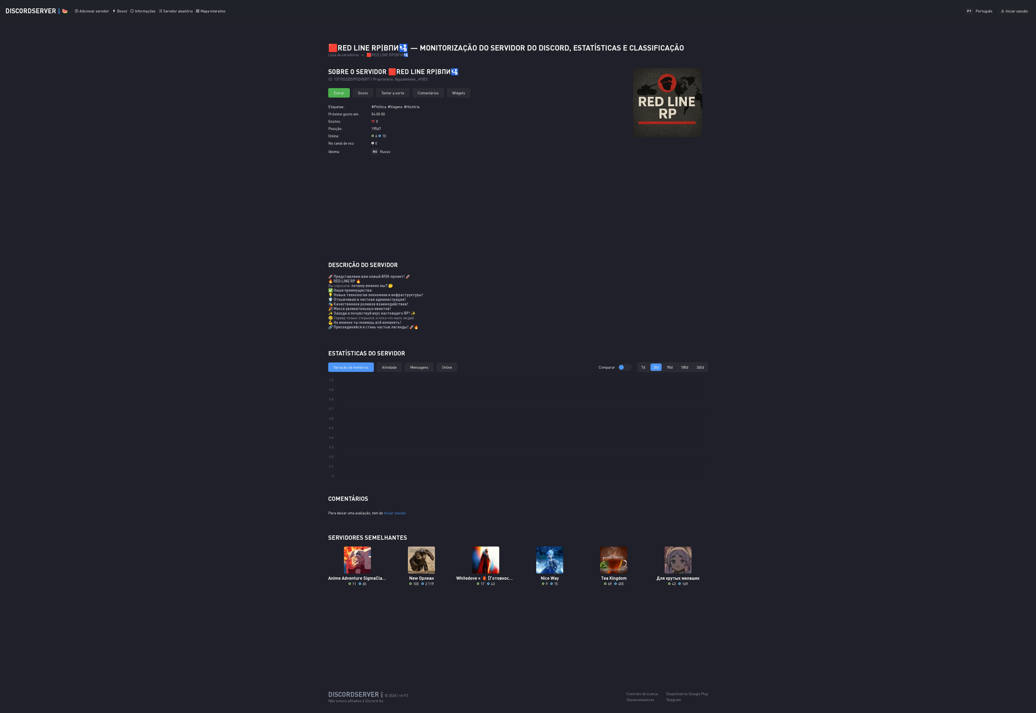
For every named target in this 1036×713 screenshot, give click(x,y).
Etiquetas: (336, 106)
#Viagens (395, 106)
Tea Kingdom (614, 578)
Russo (385, 151)
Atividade (389, 367)
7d (643, 367)
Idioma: (334, 151)
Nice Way (550, 578)
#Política (378, 106)
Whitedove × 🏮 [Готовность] (485, 578)
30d (656, 367)
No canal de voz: (341, 143)
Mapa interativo (213, 11)
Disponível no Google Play (687, 693)
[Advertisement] (518, 210)
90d (670, 367)
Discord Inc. (374, 700)
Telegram (673, 699)
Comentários (428, 93)
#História (412, 106)
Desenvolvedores (640, 699)
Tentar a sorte (392, 93)
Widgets (458, 93)
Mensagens (419, 367)
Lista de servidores (343, 54)
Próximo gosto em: (343, 114)
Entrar (339, 93)
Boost (122, 11)
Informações (145, 11)
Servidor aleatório (178, 11)
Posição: (335, 128)
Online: (333, 136)
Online (447, 367)
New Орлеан (421, 578)
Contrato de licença (642, 693)
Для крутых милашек (677, 578)
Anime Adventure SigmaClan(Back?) (357, 578)
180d (684, 367)
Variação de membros (351, 367)
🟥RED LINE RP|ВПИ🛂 (387, 54)
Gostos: (334, 121)
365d (700, 367)
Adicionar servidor (94, 11)
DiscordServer (36, 11)
